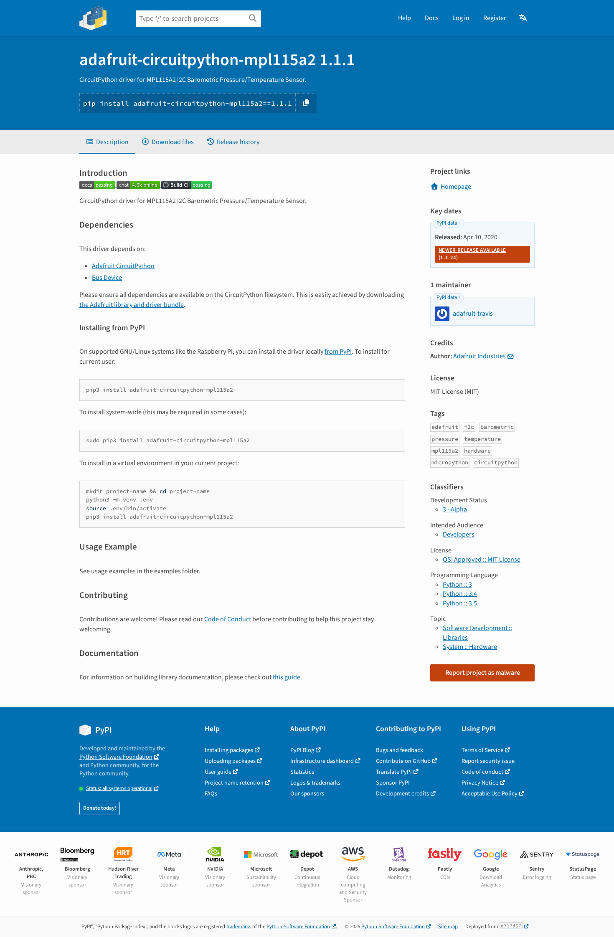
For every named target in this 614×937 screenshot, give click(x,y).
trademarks (238, 926)
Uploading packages (230, 761)
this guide (286, 677)
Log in (460, 18)
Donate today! (99, 808)
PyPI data (446, 223)
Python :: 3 (457, 584)
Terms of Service (482, 750)
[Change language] (524, 18)
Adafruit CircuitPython (123, 266)
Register (494, 18)
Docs (432, 18)
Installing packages (229, 750)
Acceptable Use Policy (490, 793)
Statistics (302, 771)
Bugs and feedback (399, 750)
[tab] (107, 142)
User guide (218, 771)
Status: (119, 788)
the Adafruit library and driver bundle (131, 304)
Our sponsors (307, 793)
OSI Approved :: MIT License (481, 559)
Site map (448, 926)
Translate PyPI (394, 771)
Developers (458, 534)
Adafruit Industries (479, 356)
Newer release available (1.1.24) (472, 253)
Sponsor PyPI (393, 782)
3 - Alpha (455, 509)
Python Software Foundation (115, 756)
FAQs (211, 793)
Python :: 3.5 (460, 603)
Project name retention (234, 782)
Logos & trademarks (315, 782)
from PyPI (338, 351)
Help (404, 18)
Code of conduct (482, 771)
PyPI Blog (302, 750)
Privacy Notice (480, 782)
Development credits (402, 793)
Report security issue (488, 761)
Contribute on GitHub (403, 761)
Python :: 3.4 (460, 593)
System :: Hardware (470, 646)
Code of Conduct (227, 619)
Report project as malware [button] (482, 672)
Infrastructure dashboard (322, 761)
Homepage (456, 186)
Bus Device (107, 277)
